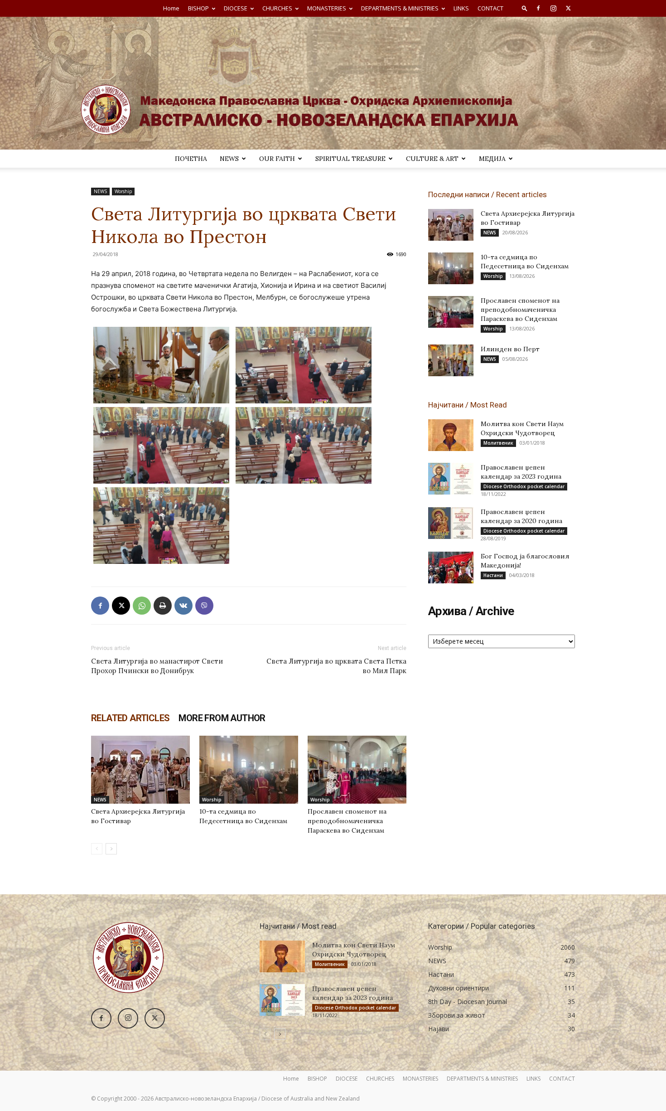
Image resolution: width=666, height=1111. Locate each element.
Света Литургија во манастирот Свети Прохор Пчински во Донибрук (157, 666)
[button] (524, 8)
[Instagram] (553, 8)
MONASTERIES (326, 8)
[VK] (183, 606)
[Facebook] (538, 8)
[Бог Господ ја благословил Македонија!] (450, 567)
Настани (493, 575)
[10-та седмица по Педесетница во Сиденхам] (248, 770)
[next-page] (111, 848)
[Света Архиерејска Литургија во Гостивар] (140, 770)
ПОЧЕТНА (191, 159)
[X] (568, 8)
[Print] (163, 606)
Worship (123, 191)
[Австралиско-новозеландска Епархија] (333, 83)
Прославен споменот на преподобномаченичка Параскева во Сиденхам (347, 820)
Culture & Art (432, 159)
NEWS (229, 159)
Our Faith (277, 159)
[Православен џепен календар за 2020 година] (450, 523)
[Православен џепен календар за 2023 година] (450, 479)
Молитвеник (498, 443)
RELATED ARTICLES (130, 718)
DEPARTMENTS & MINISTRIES (400, 8)
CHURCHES (277, 8)
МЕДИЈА (492, 159)
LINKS (461, 8)
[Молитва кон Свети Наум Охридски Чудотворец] (450, 435)
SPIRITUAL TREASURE (350, 159)
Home (171, 8)
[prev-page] (96, 848)
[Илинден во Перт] (450, 360)
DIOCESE (235, 8)
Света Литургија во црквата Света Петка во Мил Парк (336, 666)
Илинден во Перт (510, 349)
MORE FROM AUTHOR (222, 718)
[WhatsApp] (142, 606)
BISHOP (198, 8)
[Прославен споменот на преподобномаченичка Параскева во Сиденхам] (357, 770)
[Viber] (204, 606)
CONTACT (490, 8)
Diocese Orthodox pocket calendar (524, 486)
